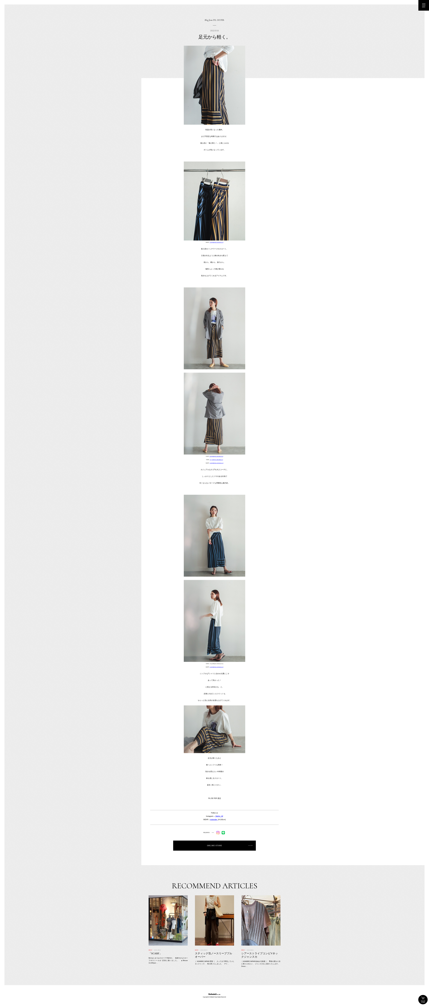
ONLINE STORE (423, 999)
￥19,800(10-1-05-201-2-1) (216, 242)
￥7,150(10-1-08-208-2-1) (216, 459)
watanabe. (214, 819)
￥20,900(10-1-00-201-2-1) (216, 456)
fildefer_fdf (219, 816)
